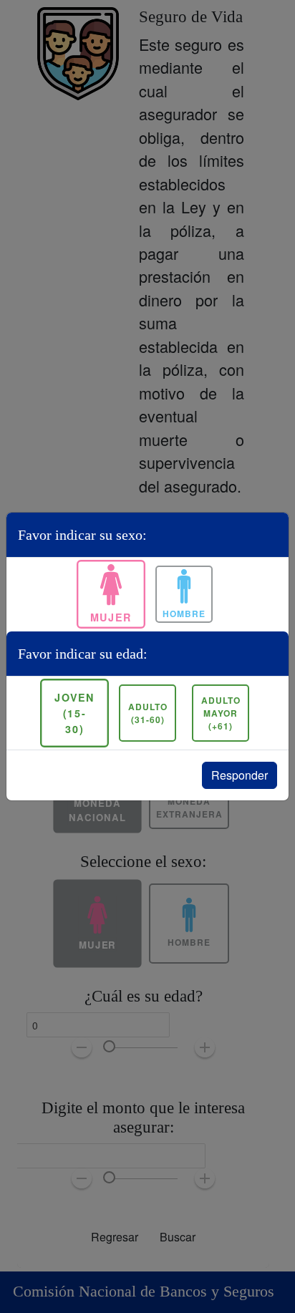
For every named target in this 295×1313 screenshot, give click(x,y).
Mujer (111, 617)
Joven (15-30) (74, 712)
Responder (239, 775)
